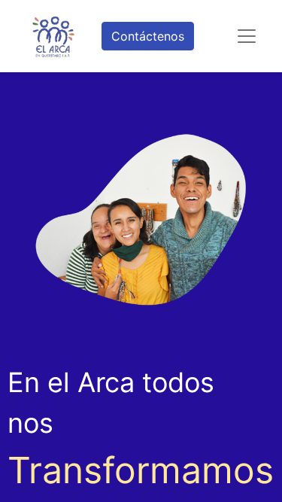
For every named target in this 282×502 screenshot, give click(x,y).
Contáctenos (147, 36)
